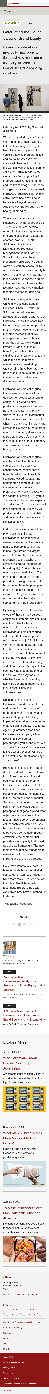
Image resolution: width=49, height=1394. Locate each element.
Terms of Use (9, 1373)
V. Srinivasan (9, 956)
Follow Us (8, 1304)
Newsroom (8, 1332)
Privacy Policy (9, 1367)
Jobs (5, 1343)
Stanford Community (12, 1327)
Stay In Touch (33, 1294)
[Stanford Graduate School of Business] (14, 4)
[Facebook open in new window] (15, 1312)
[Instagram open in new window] (23, 1312)
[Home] (7, 1277)
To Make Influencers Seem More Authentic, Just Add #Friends (23, 1212)
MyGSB (7, 1348)
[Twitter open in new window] (6, 1312)
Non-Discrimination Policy (14, 1362)
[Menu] (3, 3)
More (9, 1391)
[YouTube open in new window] (32, 1312)
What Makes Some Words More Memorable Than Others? (22, 1137)
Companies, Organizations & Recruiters (21, 1322)
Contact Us (8, 1294)
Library (6, 1338)
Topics (8, 11)
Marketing (12, 23)
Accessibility (9, 1357)
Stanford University (11, 1378)
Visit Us (20, 1294)
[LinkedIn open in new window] (40, 1312)
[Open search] (46, 3)
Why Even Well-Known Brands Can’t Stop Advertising (20, 1062)
